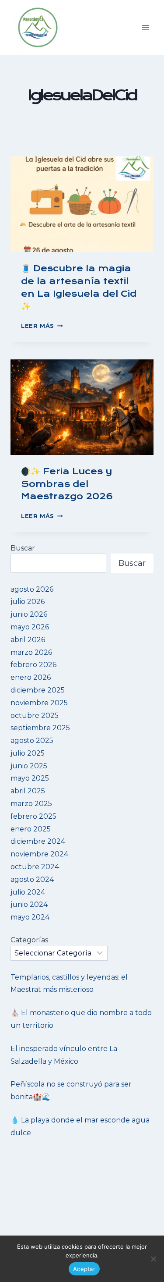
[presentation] (82, 204)
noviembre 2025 (39, 703)
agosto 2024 (32, 879)
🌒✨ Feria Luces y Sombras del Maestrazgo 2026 (67, 484)
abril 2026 (27, 640)
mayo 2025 (29, 778)
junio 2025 (28, 766)
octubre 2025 (34, 715)
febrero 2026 (33, 665)
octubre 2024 (34, 867)
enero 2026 (30, 677)
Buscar (22, 548)
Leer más (42, 326)
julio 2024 (27, 892)
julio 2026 (27, 601)
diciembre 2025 (37, 690)
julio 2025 (27, 753)
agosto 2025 (31, 740)
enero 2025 (30, 829)
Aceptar (84, 1268)
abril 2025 (27, 791)
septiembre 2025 (40, 728)
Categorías (29, 940)
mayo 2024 (29, 917)
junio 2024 (29, 904)
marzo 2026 (31, 652)
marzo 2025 (31, 803)
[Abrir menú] (145, 27)
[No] (153, 1258)
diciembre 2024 (37, 841)
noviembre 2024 (39, 854)
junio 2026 (28, 614)
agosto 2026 (31, 589)
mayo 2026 (29, 627)
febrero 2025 (33, 816)
